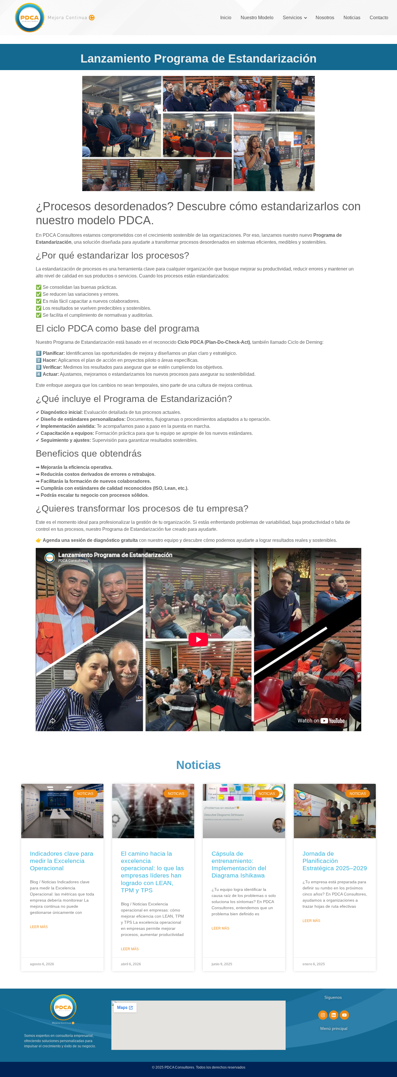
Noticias (352, 17)
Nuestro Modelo (257, 17)
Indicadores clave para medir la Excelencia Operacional (61, 860)
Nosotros (325, 17)
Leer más (39, 927)
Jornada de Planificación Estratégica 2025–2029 (335, 860)
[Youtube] (344, 1015)
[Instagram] (323, 1015)
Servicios (292, 17)
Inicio (225, 17)
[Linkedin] (333, 1015)
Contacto (379, 17)
